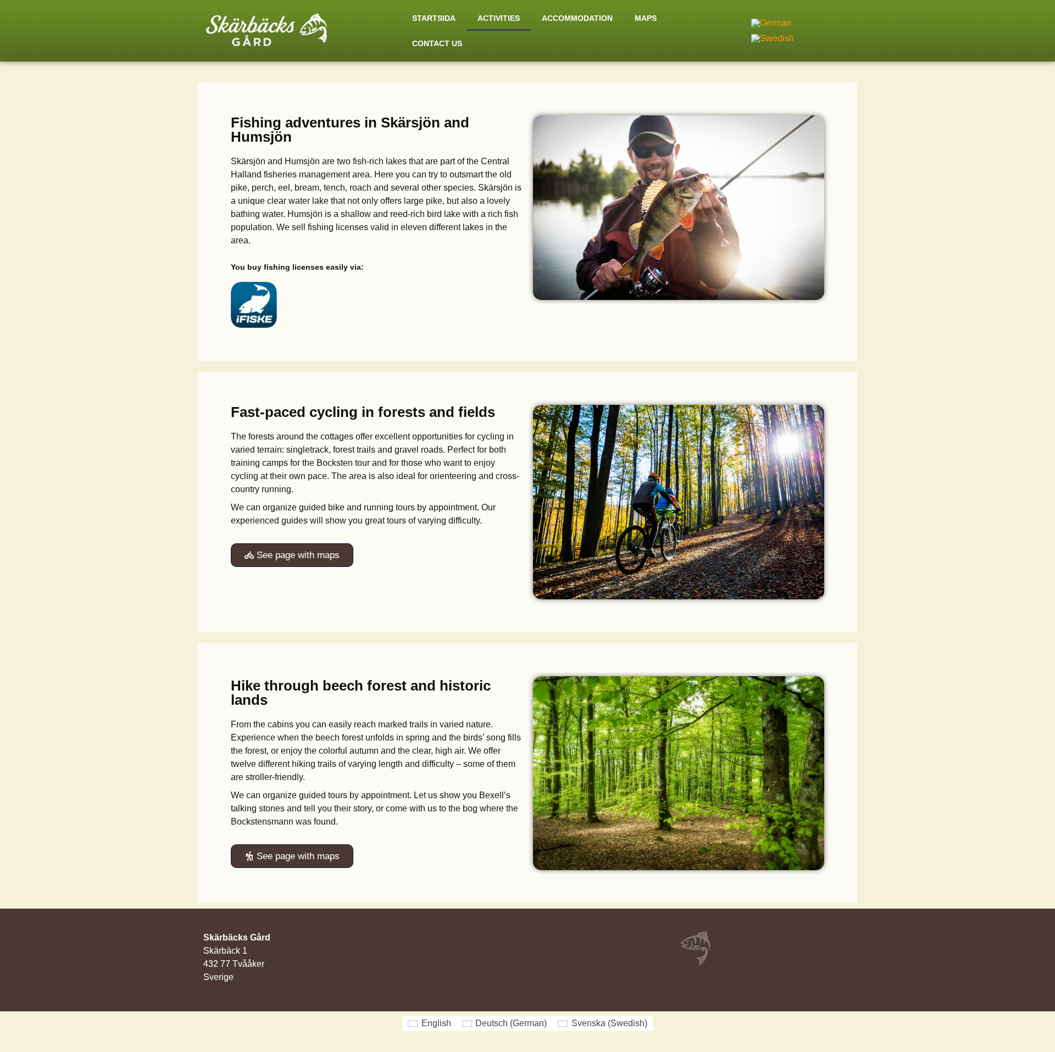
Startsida (434, 18)
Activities (498, 18)
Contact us (437, 43)
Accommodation (577, 18)
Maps (646, 18)
